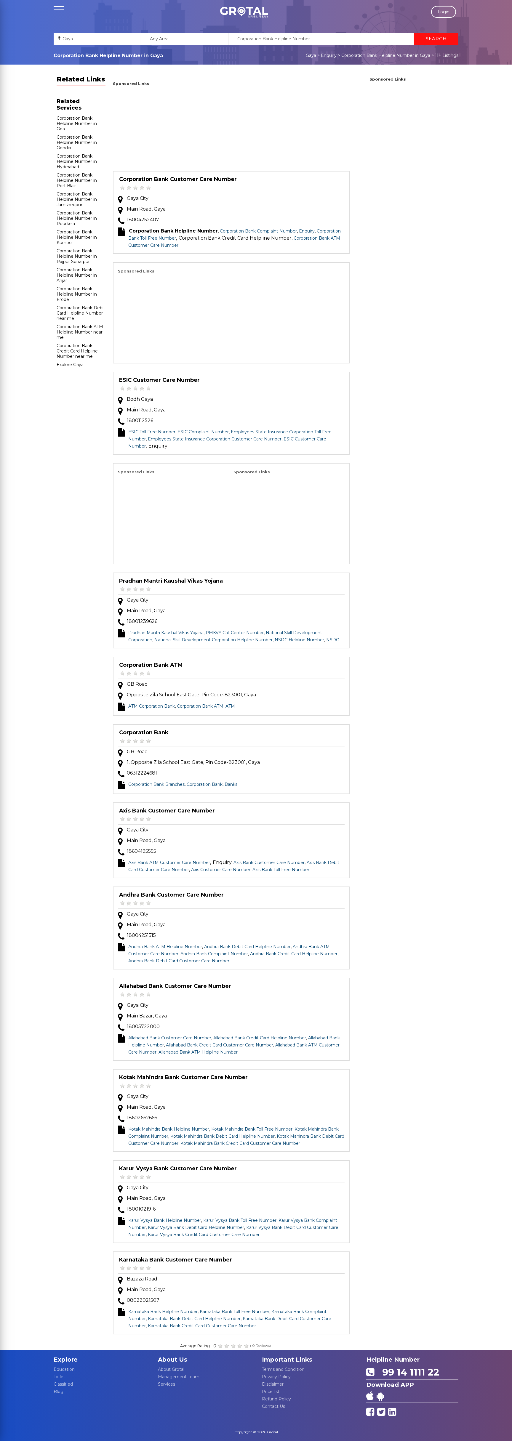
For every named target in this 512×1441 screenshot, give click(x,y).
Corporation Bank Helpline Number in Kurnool (77, 237)
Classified (63, 1384)
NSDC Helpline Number (299, 639)
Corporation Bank (144, 732)
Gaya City (137, 198)
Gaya (311, 55)
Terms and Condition (283, 1369)
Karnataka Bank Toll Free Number (234, 1311)
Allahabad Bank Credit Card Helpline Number (259, 1038)
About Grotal (171, 1369)
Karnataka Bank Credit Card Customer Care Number (202, 1325)
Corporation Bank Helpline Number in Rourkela (77, 218)
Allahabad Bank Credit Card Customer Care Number (219, 1045)
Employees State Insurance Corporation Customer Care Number (214, 439)
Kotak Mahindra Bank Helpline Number (168, 1129)
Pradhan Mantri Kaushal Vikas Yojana (171, 581)
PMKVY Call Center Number (235, 632)
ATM (230, 706)
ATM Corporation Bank (151, 706)
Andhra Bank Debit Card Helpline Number (247, 946)
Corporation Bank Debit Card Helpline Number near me (81, 313)
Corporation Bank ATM (151, 665)
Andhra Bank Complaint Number (214, 953)
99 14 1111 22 (408, 1372)
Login (443, 12)
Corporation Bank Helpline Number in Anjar (77, 275)
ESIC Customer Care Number (159, 380)
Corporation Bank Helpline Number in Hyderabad (77, 161)
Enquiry (329, 55)
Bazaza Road (142, 1279)
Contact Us (273, 1406)
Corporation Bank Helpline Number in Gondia (77, 142)
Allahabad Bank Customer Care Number (175, 986)
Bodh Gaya (140, 399)
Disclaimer (273, 1384)
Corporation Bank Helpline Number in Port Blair (77, 180)
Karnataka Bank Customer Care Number (175, 1259)
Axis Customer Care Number (220, 869)
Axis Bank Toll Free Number (280, 869)
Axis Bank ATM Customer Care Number (169, 862)
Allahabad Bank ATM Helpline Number (198, 1052)
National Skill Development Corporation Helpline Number (213, 639)
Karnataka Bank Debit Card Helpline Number (194, 1318)
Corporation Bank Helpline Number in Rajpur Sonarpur (77, 256)
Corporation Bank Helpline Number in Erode (77, 294)
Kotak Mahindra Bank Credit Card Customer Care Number (240, 1143)
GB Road (137, 684)
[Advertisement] (231, 129)
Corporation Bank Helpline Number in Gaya (385, 55)
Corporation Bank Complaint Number (258, 231)
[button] (244, 12)
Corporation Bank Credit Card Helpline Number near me (77, 351)
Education (64, 1369)
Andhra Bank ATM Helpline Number (165, 946)
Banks (231, 784)
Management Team (178, 1376)
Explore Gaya (70, 364)
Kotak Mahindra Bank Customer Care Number (183, 1077)
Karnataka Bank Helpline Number (163, 1311)
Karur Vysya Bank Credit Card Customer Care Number (204, 1234)
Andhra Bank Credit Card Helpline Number (293, 953)
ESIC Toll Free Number (151, 432)
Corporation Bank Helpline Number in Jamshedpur (77, 199)
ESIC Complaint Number (203, 432)
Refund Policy (276, 1399)
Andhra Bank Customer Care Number (171, 895)
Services (166, 1384)
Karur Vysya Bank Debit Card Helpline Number (196, 1227)
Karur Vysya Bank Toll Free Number (239, 1220)
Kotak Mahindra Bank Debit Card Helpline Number (222, 1136)
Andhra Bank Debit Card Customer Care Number (178, 961)
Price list (270, 1391)
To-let (59, 1376)
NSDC (332, 639)
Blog (58, 1391)
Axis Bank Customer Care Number (167, 810)
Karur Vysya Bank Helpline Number (164, 1220)
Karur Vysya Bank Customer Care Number (178, 1168)
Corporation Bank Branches (156, 784)
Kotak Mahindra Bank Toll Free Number (251, 1129)
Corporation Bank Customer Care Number (178, 179)
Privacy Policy (276, 1376)
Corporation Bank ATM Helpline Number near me (80, 332)
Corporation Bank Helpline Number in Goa (77, 124)
